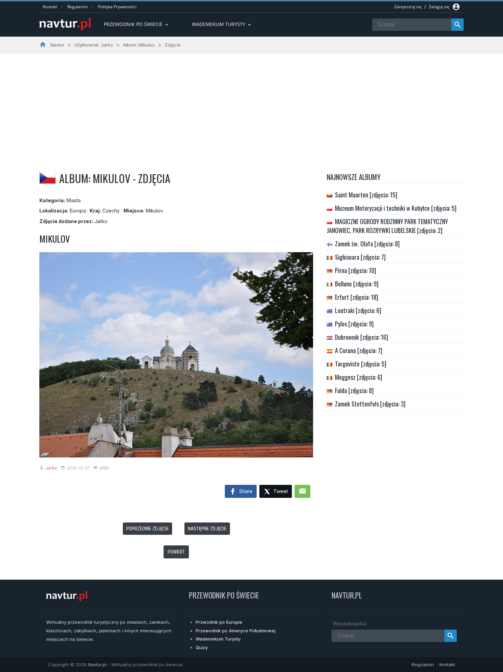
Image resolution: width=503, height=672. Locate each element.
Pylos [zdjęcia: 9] (354, 323)
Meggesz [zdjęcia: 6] (358, 377)
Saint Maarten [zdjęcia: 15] (366, 194)
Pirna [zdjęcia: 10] (355, 270)
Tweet (280, 491)
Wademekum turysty (222, 24)
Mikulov (154, 211)
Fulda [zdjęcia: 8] (354, 390)
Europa (78, 211)
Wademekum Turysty (218, 639)
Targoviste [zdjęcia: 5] (360, 363)
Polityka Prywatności (117, 7)
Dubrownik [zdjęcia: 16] (361, 337)
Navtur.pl (97, 664)
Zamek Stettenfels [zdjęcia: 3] (370, 403)
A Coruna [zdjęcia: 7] (358, 350)
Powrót (176, 552)
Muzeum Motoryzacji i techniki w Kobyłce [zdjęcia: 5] (395, 208)
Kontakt (50, 7)
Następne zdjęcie (207, 528)
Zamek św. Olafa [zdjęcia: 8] (367, 243)
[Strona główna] (65, 24)
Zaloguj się (439, 7)
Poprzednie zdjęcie (147, 528)
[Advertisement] (251, 105)
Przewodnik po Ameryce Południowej (235, 630)
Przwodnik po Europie (219, 622)
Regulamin (77, 7)
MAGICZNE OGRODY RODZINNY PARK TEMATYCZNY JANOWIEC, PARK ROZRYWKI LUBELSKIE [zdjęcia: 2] (387, 226)
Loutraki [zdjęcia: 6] (358, 310)
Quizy (202, 647)
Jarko (100, 221)
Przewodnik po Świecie (136, 24)
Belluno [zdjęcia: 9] (356, 283)
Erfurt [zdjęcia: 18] (356, 297)
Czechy (111, 211)
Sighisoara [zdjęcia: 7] (360, 257)
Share (245, 491)
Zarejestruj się (408, 7)
